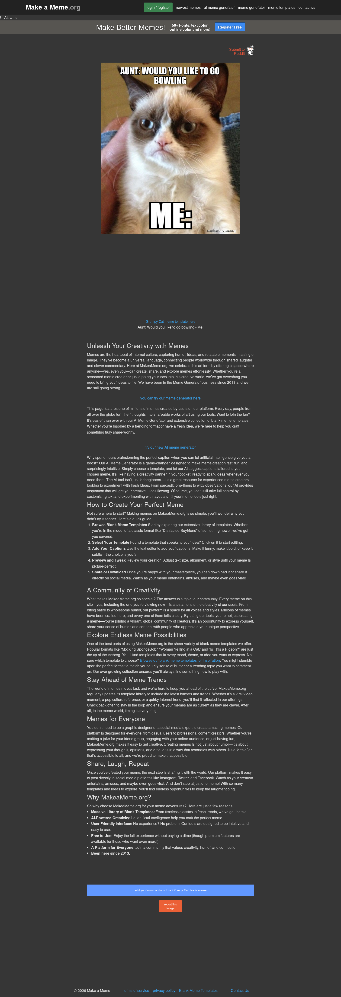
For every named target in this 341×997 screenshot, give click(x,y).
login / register (158, 7)
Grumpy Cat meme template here (170, 321)
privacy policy (164, 990)
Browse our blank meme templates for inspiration (180, 660)
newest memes (188, 7)
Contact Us (240, 990)
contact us (307, 7)
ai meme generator (219, 7)
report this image (170, 906)
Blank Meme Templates (198, 990)
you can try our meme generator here (170, 398)
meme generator (251, 7)
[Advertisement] (44, 132)
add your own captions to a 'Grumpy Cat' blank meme (170, 890)
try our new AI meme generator (170, 447)
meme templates (281, 7)
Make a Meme (53, 7)
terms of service (136, 990)
